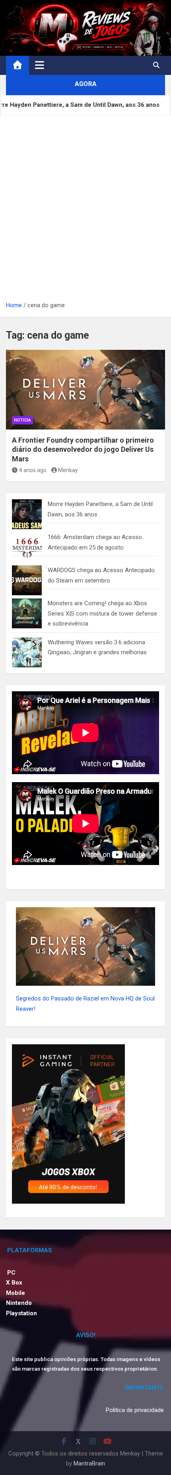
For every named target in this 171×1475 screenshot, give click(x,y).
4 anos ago (33, 470)
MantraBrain (89, 1463)
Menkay (68, 470)
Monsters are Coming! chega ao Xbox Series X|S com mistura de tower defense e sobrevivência (102, 613)
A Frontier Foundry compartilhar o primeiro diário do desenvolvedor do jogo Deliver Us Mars (83, 449)
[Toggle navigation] (39, 65)
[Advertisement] (85, 210)
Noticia (22, 420)
